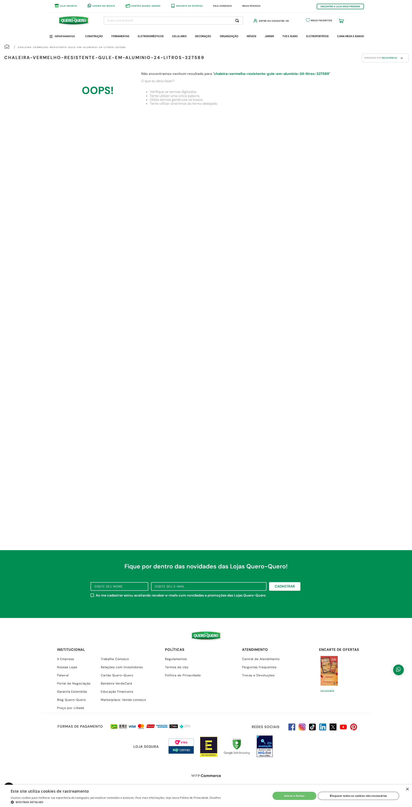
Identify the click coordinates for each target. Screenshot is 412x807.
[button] (116, 802)
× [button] (407, 789)
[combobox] (173, 21)
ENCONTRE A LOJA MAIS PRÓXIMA (340, 6)
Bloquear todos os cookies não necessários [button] (358, 796)
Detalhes (215, 797)
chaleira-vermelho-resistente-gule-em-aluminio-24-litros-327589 (72, 47)
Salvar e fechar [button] (294, 796)
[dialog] (206, 796)
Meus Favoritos (321, 20)
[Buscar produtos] (238, 20)
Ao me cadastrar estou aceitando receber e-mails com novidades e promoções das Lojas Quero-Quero (181, 595)
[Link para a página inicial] (7, 47)
